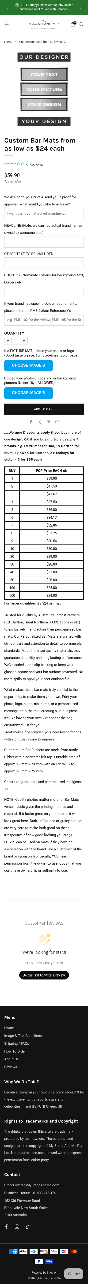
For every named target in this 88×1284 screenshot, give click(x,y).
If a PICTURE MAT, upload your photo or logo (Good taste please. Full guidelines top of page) (41, 353)
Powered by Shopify (44, 1272)
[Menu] (6, 24)
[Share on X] (39, 422)
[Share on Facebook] (31, 422)
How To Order (15, 1051)
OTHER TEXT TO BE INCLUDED (28, 254)
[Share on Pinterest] (48, 422)
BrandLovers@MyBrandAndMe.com (31, 1185)
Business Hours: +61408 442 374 (30, 1193)
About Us (11, 1059)
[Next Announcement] (81, 7)
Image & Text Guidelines (23, 1036)
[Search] (81, 24)
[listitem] (44, 7)
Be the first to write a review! (44, 975)
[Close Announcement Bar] (85, 7)
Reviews (10, 1067)
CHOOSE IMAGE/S (28, 365)
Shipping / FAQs (16, 1043)
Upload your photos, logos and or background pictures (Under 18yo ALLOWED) (40, 380)
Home (8, 42)
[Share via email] (57, 422)
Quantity (14, 333)
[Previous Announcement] (7, 7)
